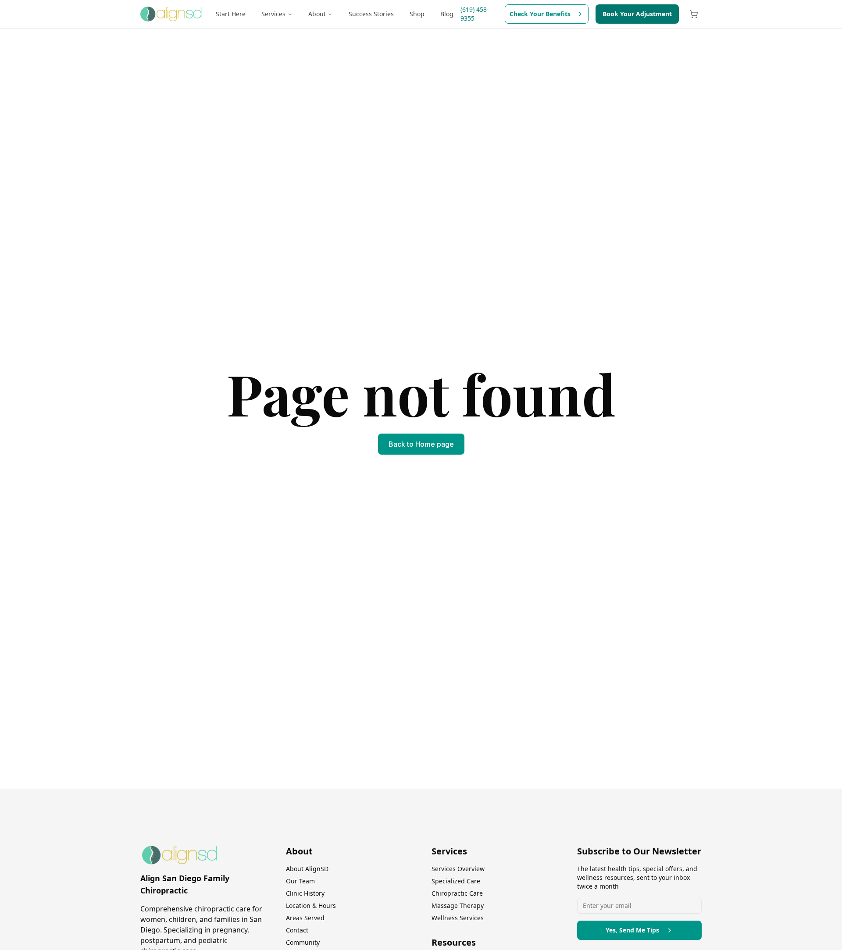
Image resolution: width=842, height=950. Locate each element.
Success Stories (371, 14)
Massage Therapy (458, 905)
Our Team (300, 881)
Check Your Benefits (540, 14)
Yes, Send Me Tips (632, 930)
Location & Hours (311, 905)
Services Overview (458, 869)
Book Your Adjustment (637, 14)
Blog (446, 14)
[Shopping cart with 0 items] (694, 14)
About (317, 14)
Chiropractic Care (457, 893)
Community (303, 942)
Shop (417, 14)
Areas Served (305, 918)
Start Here (231, 14)
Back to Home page (421, 444)
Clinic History (305, 893)
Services (273, 14)
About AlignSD (307, 869)
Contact (297, 930)
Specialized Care (456, 881)
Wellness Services (458, 918)
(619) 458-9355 (474, 13)
